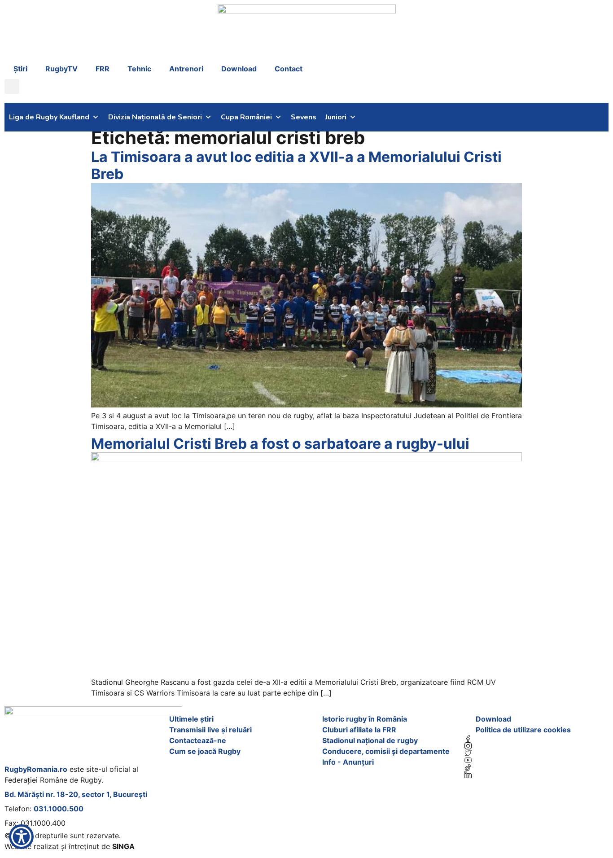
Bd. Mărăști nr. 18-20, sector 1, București (75, 794)
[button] (11, 86)
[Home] (93, 733)
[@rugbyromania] (536, 767)
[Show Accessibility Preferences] (21, 836)
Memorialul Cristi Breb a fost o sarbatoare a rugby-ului (280, 443)
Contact (288, 68)
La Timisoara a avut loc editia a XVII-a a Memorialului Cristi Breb (296, 165)
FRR (102, 68)
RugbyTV (61, 68)
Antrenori (186, 68)
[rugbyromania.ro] (307, 31)
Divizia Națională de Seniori (155, 117)
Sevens (303, 117)
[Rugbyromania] (536, 774)
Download (239, 68)
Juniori (335, 117)
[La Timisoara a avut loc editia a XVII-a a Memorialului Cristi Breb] (306, 404)
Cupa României (246, 117)
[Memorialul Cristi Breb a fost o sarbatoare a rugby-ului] (306, 458)
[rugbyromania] (536, 738)
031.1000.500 (58, 808)
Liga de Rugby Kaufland (49, 117)
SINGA (123, 846)
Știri (20, 68)
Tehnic (139, 68)
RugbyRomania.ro (35, 769)
